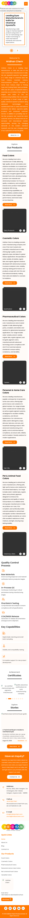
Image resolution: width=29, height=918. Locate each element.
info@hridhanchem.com (14, 814)
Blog (2, 846)
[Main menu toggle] (26, 4)
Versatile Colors (6, 875)
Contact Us (5, 849)
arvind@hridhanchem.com (15, 816)
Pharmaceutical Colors (8, 865)
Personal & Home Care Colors (11, 868)
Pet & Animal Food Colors (9, 871)
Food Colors (5, 858)
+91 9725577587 (12, 801)
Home (3, 839)
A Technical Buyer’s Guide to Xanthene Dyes (13, 731)
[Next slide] (24, 230)
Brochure (6, 899)
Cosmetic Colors (6, 861)
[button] (6, 698)
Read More (21, 740)
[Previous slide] (20, 230)
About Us (4, 842)
